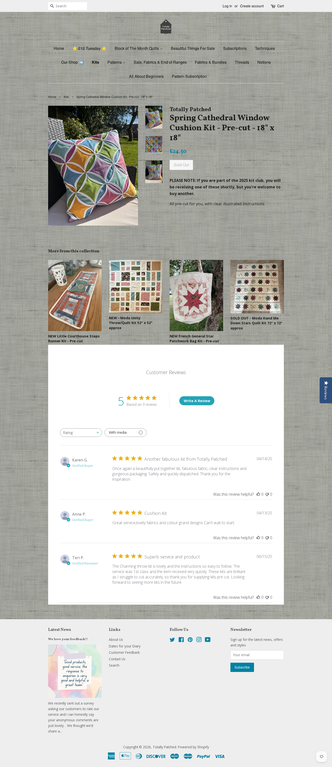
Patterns (115, 62)
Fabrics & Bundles (211, 62)
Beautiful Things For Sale (193, 48)
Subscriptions (235, 48)
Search (114, 665)
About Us (116, 639)
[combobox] (81, 432)
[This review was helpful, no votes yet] (258, 494)
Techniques (265, 48)
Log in (227, 5)
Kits (95, 62)
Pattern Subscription (189, 76)
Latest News (59, 630)
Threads (242, 62)
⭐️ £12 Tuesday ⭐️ (89, 48)
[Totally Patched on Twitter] (172, 640)
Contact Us (117, 659)
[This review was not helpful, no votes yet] (267, 494)
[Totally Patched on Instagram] (198, 640)
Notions (264, 62)
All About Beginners (146, 76)
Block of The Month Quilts (137, 48)
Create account (252, 5)
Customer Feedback (124, 652)
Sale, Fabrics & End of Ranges (160, 62)
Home (59, 48)
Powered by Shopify (193, 747)
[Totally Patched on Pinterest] (190, 640)
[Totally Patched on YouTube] (207, 640)
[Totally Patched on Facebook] (181, 640)
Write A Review (197, 400)
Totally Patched (164, 747)
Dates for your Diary (124, 646)
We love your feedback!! (68, 639)
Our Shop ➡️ (72, 62)
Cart (280, 5)
